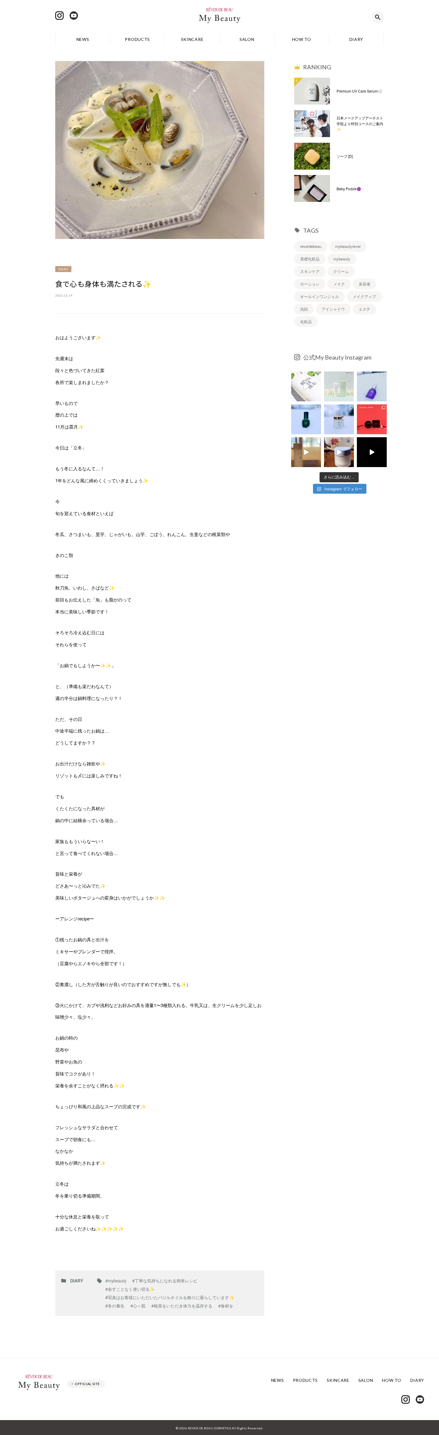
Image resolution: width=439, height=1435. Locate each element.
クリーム (341, 271)
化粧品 (306, 321)
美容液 (364, 284)
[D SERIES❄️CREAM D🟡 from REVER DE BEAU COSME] (339, 419)
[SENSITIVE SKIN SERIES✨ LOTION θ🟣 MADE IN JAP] (306, 452)
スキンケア (310, 271)
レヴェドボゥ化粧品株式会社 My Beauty (219, 17)
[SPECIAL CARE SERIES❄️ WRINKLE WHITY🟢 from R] (306, 419)
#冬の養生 (115, 1306)
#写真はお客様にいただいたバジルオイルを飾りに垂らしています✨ (169, 1297)
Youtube (74, 15)
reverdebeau (310, 246)
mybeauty (341, 259)
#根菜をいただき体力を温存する (181, 1306)
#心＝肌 (138, 1306)
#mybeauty (115, 1281)
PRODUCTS (137, 39)
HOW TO (301, 39)
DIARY (356, 39)
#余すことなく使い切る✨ (130, 1289)
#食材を (225, 1306)
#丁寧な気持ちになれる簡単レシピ (164, 1281)
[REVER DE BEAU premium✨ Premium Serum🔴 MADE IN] (372, 452)
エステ (364, 309)
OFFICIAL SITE (87, 1384)
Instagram (59, 15)
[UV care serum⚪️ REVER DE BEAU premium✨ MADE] (306, 386)
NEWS (82, 39)
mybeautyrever (348, 246)
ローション (310, 284)
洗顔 (304, 309)
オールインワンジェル (319, 296)
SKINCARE (192, 39)
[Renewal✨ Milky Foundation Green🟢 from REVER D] (339, 386)
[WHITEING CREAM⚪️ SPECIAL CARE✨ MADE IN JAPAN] (339, 452)
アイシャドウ (333, 309)
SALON (247, 39)
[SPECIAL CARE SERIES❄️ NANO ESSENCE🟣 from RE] (372, 386)
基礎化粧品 (310, 259)
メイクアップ (364, 296)
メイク (339, 284)
